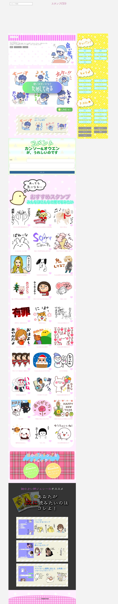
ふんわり (85, 118)
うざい (85, 92)
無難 (100, 50)
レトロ (85, 122)
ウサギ (100, 80)
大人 (85, 54)
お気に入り (100, 128)
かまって (100, 110)
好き (85, 110)
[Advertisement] (59, 20)
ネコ (85, 80)
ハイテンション (100, 88)
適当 (85, 62)
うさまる (85, 88)
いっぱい (25, 47)
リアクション (17, 47)
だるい (100, 114)
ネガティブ (100, 122)
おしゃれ (100, 54)
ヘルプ (85, 135)
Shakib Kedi (45, 598)
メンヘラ (85, 114)
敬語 (85, 50)
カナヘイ (100, 84)
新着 (100, 131)
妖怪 (11, 47)
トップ (85, 128)
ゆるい (100, 118)
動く (100, 58)
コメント (85, 131)
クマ (85, 84)
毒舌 (85, 58)
